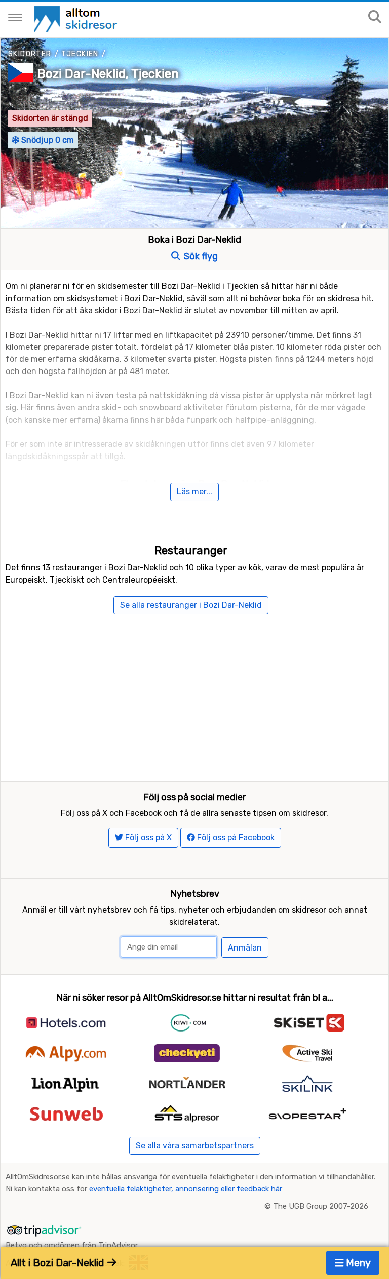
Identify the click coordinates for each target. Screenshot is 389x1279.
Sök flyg (200, 256)
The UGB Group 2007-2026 (320, 1206)
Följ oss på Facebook (235, 837)
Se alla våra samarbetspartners (195, 1145)
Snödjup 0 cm (46, 140)
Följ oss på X (147, 837)
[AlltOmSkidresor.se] (77, 18)
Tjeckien (80, 54)
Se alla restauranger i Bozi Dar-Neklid (191, 605)
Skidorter (30, 54)
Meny (357, 1263)
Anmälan (245, 948)
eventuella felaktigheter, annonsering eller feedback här (185, 1188)
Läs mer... (194, 492)
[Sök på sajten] (374, 17)
